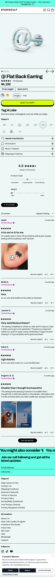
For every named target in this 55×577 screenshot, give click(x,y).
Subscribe (5, 472)
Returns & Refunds (9, 492)
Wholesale (6, 537)
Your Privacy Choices (10, 505)
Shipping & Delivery (10, 489)
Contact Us (6, 486)
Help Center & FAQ (9, 483)
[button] (48, 10)
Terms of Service (9, 495)
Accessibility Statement (12, 501)
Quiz (3, 534)
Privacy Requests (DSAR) (13, 508)
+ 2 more (25, 425)
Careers (4, 540)
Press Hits (6, 528)
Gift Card (5, 531)
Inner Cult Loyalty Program (13, 521)
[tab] (2, 71)
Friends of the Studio (10, 525)
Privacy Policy (7, 498)
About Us (5, 518)
